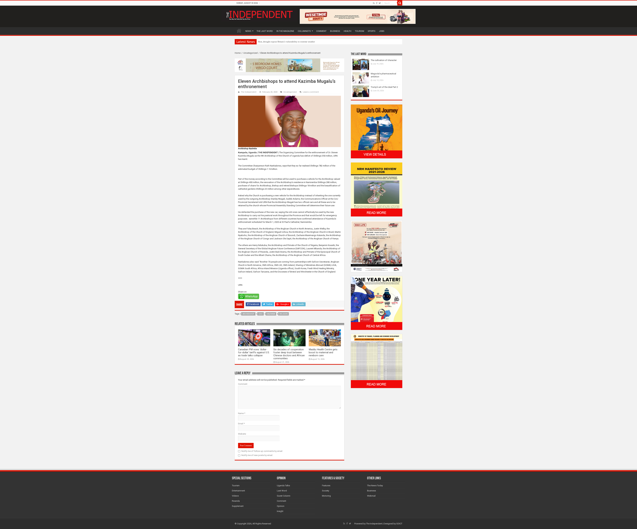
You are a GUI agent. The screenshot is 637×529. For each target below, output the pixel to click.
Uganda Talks (283, 485)
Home (238, 53)
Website (242, 434)
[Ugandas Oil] (376, 131)
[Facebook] (377, 3)
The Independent (248, 92)
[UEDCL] (376, 303)
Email (241, 423)
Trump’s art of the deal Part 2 (384, 87)
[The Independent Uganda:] (259, 15)
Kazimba (271, 314)
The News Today (375, 485)
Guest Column (283, 496)
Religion (284, 314)
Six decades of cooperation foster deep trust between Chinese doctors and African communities (289, 354)
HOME (239, 30)
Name (241, 413)
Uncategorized (250, 53)
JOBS (381, 31)
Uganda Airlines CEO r (268, 41)
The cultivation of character (384, 60)
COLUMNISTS (304, 31)
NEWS (248, 31)
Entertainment (238, 490)
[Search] (399, 2)
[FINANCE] (376, 361)
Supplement (238, 506)
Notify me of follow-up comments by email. (262, 451)
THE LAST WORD (265, 31)
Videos (235, 496)
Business (371, 490)
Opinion (280, 506)
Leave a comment (311, 92)
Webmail (371, 496)
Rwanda (236, 501)
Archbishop (248, 314)
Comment (242, 384)
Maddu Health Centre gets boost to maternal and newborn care (323, 352)
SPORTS (371, 31)
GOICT (399, 523)
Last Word (282, 490)
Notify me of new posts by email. (257, 455)
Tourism (236, 485)
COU (261, 314)
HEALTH (347, 31)
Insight (280, 511)
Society (325, 490)
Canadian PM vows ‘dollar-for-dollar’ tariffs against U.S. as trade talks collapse (254, 352)
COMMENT (321, 31)
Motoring (326, 496)
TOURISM (359, 31)
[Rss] (374, 3)
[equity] (376, 246)
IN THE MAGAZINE (285, 31)
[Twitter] (379, 3)
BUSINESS (335, 31)
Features (326, 485)
